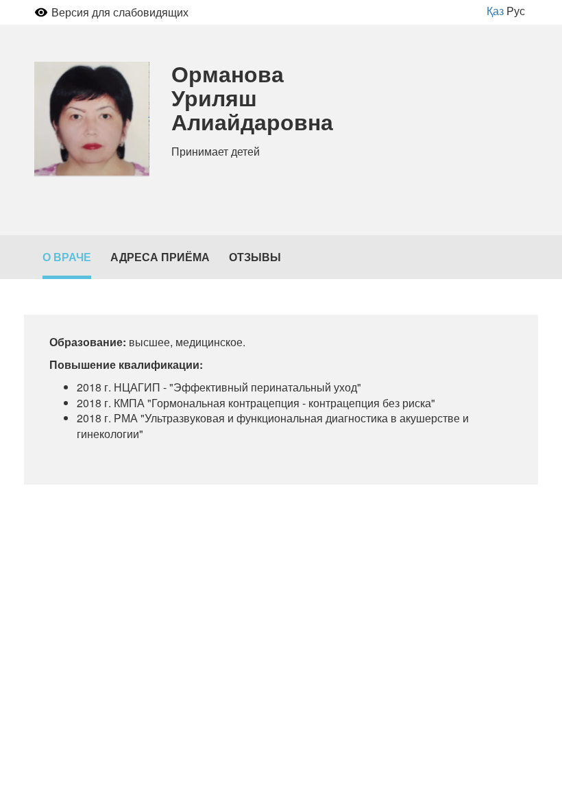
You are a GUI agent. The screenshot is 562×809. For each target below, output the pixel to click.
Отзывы (255, 257)
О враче (66, 257)
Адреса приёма (160, 257)
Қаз (495, 11)
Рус (515, 11)
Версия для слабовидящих (119, 12)
